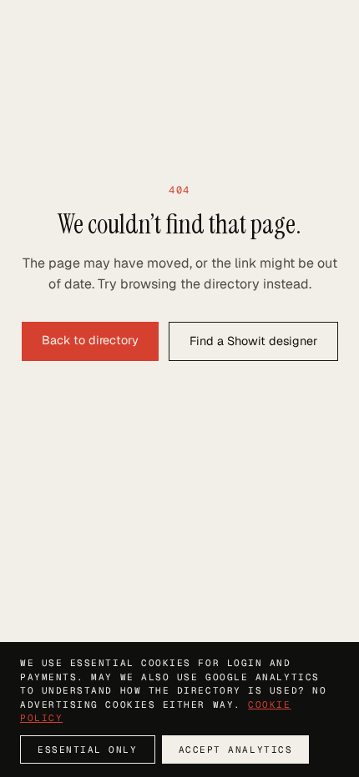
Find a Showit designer (253, 340)
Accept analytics (236, 749)
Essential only (88, 749)
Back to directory (90, 340)
